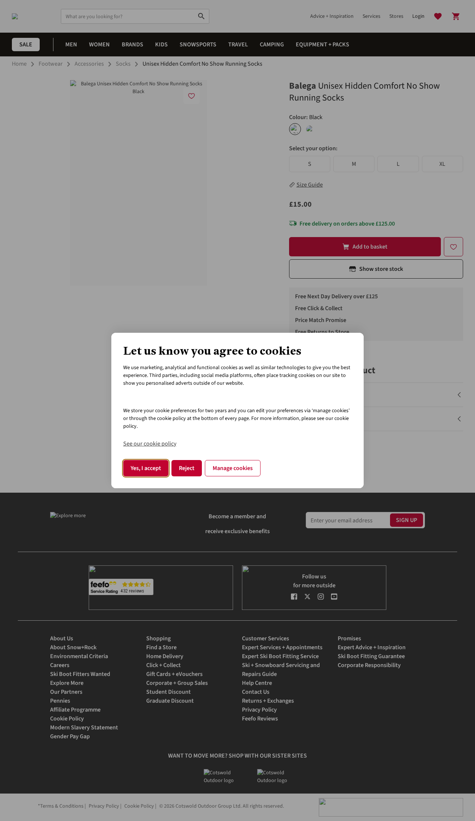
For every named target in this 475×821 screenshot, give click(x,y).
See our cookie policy (149, 444)
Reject (186, 468)
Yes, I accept (146, 468)
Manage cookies (233, 468)
